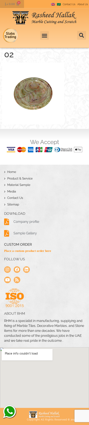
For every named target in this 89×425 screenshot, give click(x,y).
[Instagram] (7, 269)
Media (11, 191)
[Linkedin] (26, 269)
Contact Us (69, 4)
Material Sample (18, 185)
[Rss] (17, 280)
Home (11, 172)
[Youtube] (7, 280)
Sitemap (13, 204)
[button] (81, 35)
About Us (82, 4)
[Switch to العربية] (59, 4)
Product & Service (20, 178)
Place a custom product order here (27, 250)
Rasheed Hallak (9, 411)
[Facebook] (17, 269)
